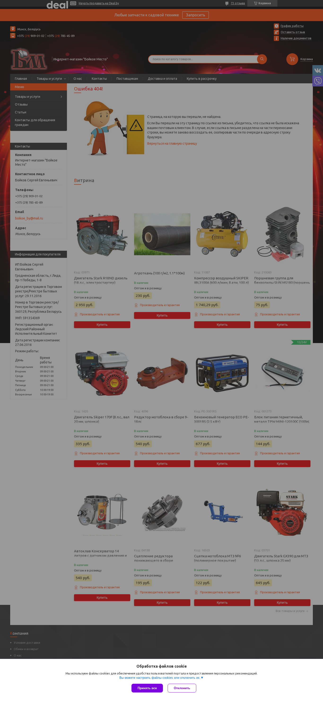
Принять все (147, 688)
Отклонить (182, 688)
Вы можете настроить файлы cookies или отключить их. (160, 677)
